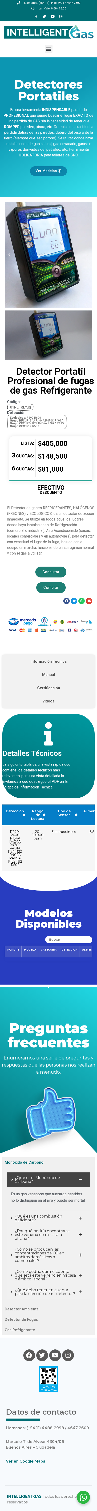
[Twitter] (44, 16)
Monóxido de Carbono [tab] (24, 1162)
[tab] (48, 661)
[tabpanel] (48, 1236)
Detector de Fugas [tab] (21, 1319)
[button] (49, 49)
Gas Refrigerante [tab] (20, 1330)
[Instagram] (61, 16)
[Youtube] (52, 16)
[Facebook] (29, 1355)
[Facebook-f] (36, 16)
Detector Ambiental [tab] (22, 1309)
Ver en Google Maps (25, 1461)
